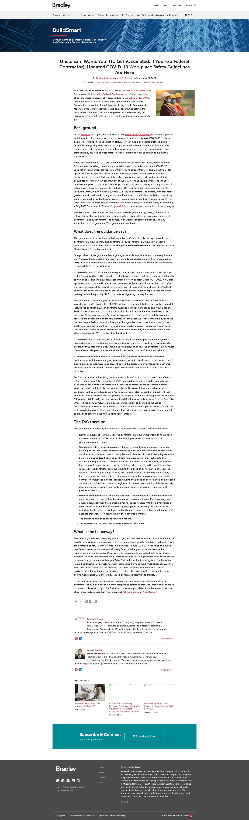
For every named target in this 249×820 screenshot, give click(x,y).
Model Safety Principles (138, 134)
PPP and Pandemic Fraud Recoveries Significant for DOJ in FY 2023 (158, 706)
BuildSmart (67, 30)
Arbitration (172, 15)
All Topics (191, 15)
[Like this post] (90, 601)
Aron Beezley (150, 592)
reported (85, 134)
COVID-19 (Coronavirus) (105, 82)
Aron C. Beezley (124, 78)
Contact (188, 5)
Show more (167, 638)
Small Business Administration (150, 15)
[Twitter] (73, 781)
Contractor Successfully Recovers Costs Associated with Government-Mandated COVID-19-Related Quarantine (124, 707)
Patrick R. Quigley (105, 78)
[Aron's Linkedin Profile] (80, 669)
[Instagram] (78, 781)
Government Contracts (63, 15)
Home (155, 5)
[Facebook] (62, 781)
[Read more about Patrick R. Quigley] (76, 638)
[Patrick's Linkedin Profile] (80, 638)
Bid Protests (127, 15)
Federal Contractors (129, 82)
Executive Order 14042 (137, 97)
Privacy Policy (62, 787)
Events (165, 5)
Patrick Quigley (130, 592)
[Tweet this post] (86, 601)
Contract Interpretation (108, 15)
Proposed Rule (118, 206)
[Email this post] (81, 601)
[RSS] (57, 781)
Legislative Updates (85, 15)
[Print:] (76, 601)
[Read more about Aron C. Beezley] (76, 669)
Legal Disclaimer (77, 787)
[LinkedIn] (68, 781)
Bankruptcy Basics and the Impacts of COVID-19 (87, 704)
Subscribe (177, 5)
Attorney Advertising (64, 790)
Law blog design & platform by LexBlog (175, 815)
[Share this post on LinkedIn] (95, 601)
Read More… (127, 802)
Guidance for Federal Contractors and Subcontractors (117, 94)
